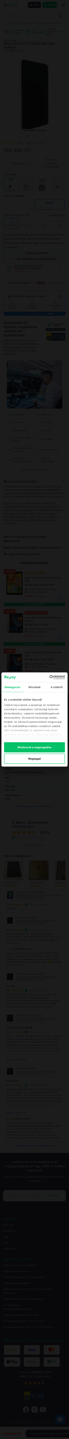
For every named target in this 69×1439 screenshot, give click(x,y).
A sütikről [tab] (57, 686)
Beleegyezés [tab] (12, 686)
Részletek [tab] (34, 686)
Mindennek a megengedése (34, 747)
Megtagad (34, 758)
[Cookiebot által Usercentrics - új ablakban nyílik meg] (49, 677)
